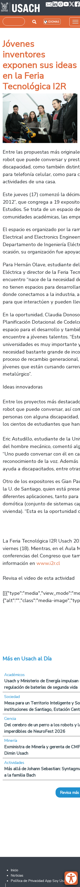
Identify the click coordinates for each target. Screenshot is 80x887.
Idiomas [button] (53, 21)
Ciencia (10, 718)
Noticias (17, 875)
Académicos (14, 674)
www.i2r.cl (48, 563)
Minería (10, 740)
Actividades (14, 762)
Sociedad (12, 696)
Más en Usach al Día (27, 658)
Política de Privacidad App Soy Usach (40, 880)
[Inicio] (20, 7)
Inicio (14, 870)
